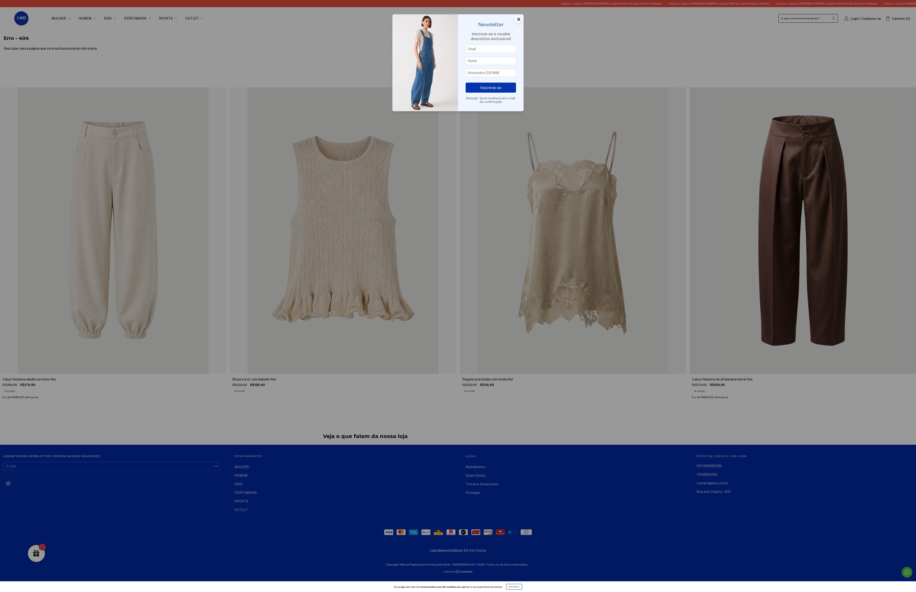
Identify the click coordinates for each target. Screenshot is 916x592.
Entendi (514, 587)
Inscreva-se (490, 87)
